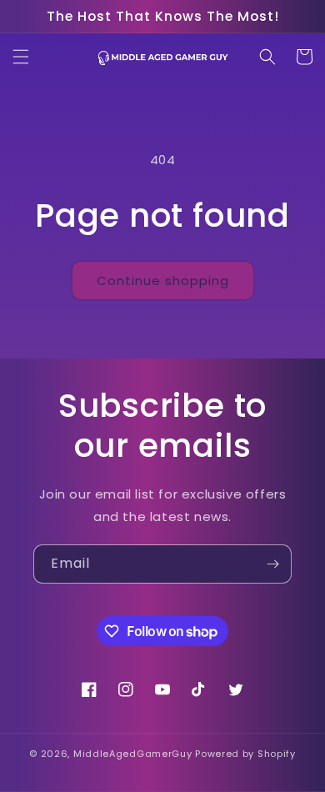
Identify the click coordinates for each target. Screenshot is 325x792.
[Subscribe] (272, 564)
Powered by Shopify (245, 753)
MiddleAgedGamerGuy (132, 753)
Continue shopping (163, 280)
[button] (20, 56)
